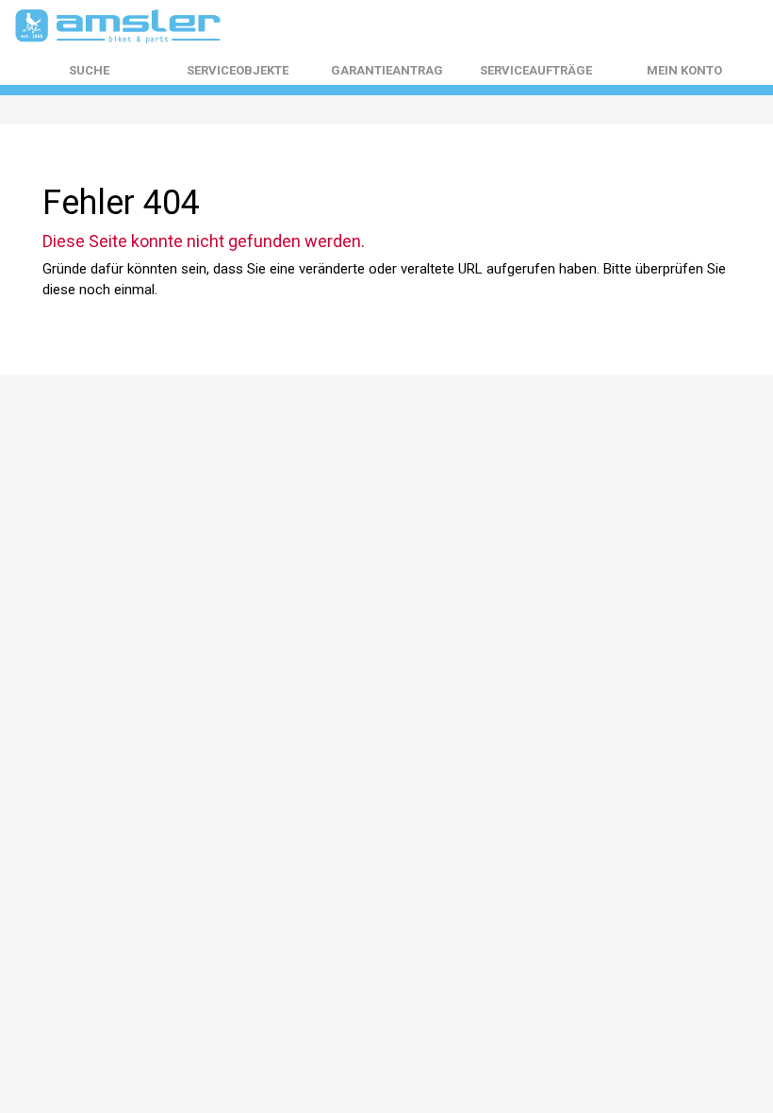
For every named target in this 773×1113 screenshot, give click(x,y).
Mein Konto (684, 70)
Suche (89, 70)
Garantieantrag (387, 70)
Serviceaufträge (536, 70)
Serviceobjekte (237, 70)
